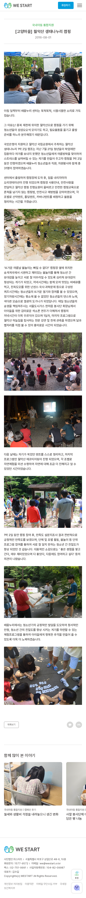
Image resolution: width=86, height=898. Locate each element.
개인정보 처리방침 (13, 883)
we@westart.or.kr (50, 863)
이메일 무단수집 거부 (46, 883)
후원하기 (65, 5)
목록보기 (11, 724)
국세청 (63, 883)
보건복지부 (9, 888)
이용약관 (29, 883)
